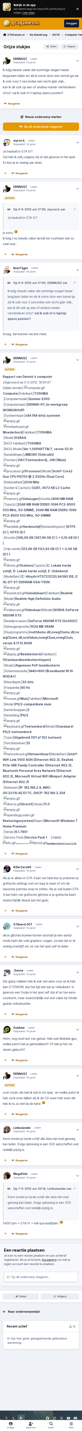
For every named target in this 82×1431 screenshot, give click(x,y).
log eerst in (49, 1259)
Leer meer (7, 9)
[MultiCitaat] (5, 173)
